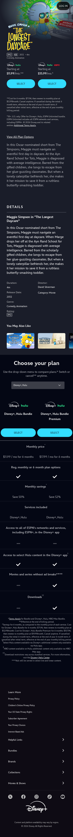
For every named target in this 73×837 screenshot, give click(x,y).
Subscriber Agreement (17, 718)
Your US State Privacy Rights (20, 712)
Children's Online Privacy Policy (21, 705)
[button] (36, 740)
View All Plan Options (20, 137)
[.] (10, 797)
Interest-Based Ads (16, 732)
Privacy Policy (13, 699)
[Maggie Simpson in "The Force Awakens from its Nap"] (51, 341)
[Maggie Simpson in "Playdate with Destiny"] (20, 341)
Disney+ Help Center (40, 657)
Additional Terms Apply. (25, 125)
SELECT (21, 83)
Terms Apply (15, 619)
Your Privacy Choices (16, 725)
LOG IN (63, 5)
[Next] (67, 340)
